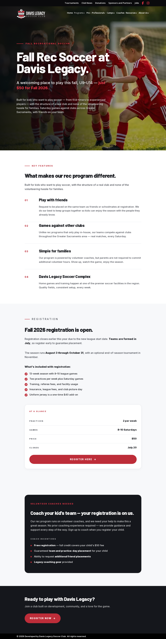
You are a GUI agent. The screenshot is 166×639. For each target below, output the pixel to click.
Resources (131, 13)
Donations (100, 3)
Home (70, 13)
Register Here (83, 459)
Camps (110, 13)
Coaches (120, 13)
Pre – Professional (95, 13)
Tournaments (72, 3)
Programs (78, 13)
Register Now (43, 618)
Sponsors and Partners (120, 3)
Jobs (137, 3)
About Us (143, 13)
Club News (87, 3)
